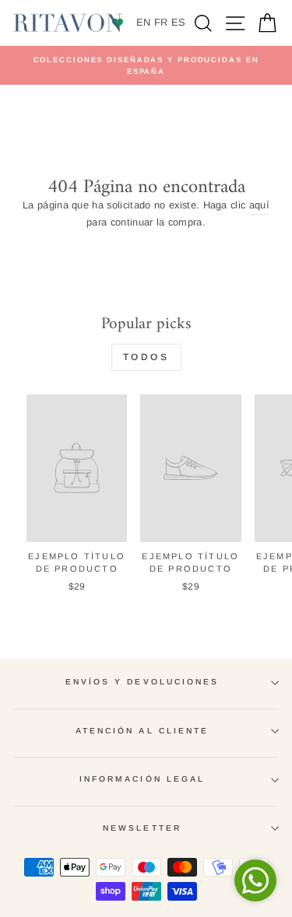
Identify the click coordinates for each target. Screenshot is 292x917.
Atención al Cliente (142, 730)
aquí (259, 205)
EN (143, 22)
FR (161, 22)
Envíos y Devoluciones (142, 681)
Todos (146, 357)
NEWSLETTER (142, 828)
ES (178, 22)
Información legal (142, 779)
